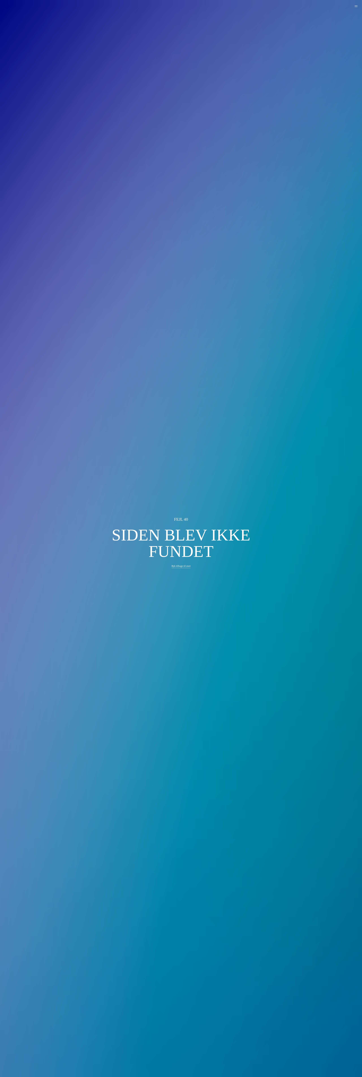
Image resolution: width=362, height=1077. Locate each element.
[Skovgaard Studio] (7, 6)
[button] (181, 566)
